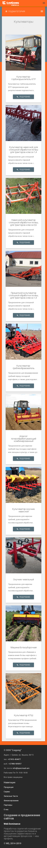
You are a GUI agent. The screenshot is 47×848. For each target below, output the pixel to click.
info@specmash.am (21, 768)
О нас (6, 809)
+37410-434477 (14, 759)
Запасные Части (11, 796)
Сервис (7, 792)
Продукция (8, 787)
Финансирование (11, 800)
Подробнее (25, 97)
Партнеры (8, 805)
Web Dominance (12, 823)
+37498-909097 (15, 764)
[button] (23, 11)
